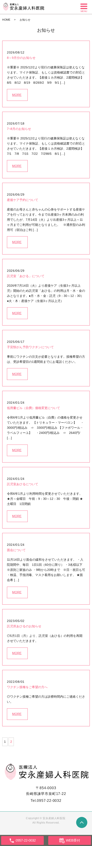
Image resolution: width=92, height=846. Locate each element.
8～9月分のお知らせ (21, 58)
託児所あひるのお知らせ (24, 626)
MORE (16, 95)
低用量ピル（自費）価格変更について (33, 408)
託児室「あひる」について (25, 276)
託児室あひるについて (22, 484)
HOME (6, 19)
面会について (16, 550)
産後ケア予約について (22, 200)
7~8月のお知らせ (19, 129)
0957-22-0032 (49, 800)
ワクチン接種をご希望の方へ (27, 687)
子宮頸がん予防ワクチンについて (30, 347)
